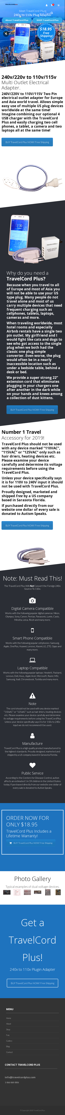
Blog (8, 1046)
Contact (9, 1052)
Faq (7, 1035)
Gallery (9, 1041)
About (8, 1024)
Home (8, 1018)
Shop (8, 1029)
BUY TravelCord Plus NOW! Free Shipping (27, 142)
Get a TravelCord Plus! (32, 940)
